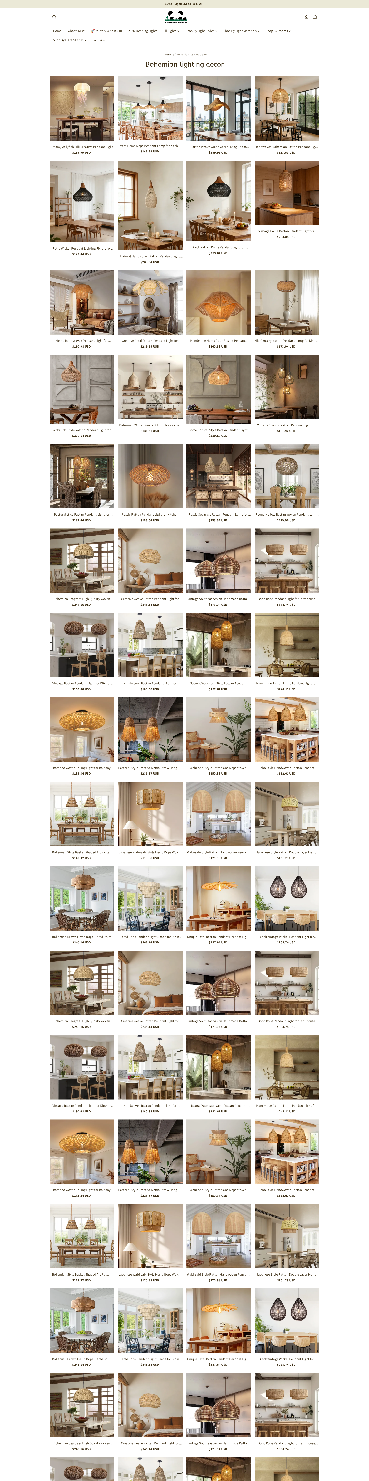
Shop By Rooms (277, 31)
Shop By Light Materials (240, 31)
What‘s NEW (76, 31)
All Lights (170, 31)
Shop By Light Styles (199, 31)
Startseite (168, 54)
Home (57, 31)
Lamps (97, 40)
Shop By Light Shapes (68, 40)
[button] (54, 17)
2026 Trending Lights (142, 31)
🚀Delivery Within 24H (106, 31)
